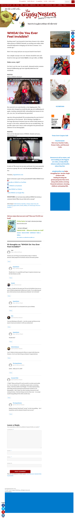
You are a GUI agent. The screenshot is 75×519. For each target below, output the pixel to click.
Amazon (19, 232)
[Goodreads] (72, 49)
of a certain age (31, 205)
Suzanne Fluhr (14, 378)
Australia (26, 5)
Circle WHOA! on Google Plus (15, 192)
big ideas (23, 203)
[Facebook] (72, 33)
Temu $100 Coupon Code (60, 135)
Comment (10, 429)
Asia (38, 5)
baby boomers (17, 203)
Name (9, 450)
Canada (42, 5)
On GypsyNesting (39, 1)
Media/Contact (52, 1)
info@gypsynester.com (10, 488)
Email (9, 457)
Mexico (54, 5)
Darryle (13, 283)
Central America (48, 5)
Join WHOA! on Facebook (14, 185)
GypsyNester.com (18, 174)
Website (9, 463)
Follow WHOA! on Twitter (14, 189)
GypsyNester (16, 266)
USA (14, 5)
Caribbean (60, 5)
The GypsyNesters (22, 1)
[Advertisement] (60, 202)
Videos (64, 5)
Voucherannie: (60, 141)
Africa (21, 5)
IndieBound (33, 232)
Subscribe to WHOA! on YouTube (16, 182)
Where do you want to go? (6, 5)
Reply (9, 261)
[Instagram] (72, 43)
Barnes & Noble (25, 232)
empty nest (33, 203)
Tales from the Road (30, 1)
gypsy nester (16, 205)
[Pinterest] (72, 46)
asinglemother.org (58, 171)
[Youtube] (72, 39)
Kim (12, 316)
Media (25, 205)
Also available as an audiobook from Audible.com (25, 237)
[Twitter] (72, 36)
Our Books (45, 1)
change (28, 203)
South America (32, 5)
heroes (21, 205)
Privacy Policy (8, 491)
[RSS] (72, 53)
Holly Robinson (15, 347)
